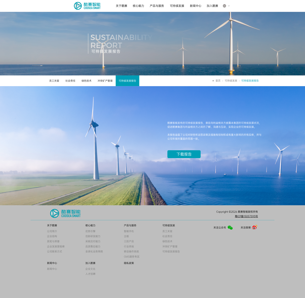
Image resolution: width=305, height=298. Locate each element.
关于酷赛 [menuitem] (121, 6)
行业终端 (129, 246)
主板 (126, 236)
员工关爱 (167, 231)
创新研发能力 (92, 236)
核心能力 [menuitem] (138, 6)
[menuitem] (226, 6)
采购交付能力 (92, 241)
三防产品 (129, 241)
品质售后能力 (92, 246)
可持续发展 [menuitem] (177, 6)
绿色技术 (167, 241)
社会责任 (167, 236)
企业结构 (52, 236)
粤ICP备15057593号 (246, 216)
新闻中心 (52, 269)
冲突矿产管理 (169, 246)
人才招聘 (90, 274)
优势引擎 (90, 231)
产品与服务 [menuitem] (157, 6)
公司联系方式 (54, 251)
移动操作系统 (131, 251)
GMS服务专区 (132, 256)
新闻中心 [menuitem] (195, 6)
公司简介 (52, 231)
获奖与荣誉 (53, 241)
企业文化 (90, 269)
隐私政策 (129, 263)
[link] (218, 80)
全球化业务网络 (94, 251)
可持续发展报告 (171, 251)
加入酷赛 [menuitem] (212, 6)
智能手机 (129, 231)
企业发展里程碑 (56, 246)
